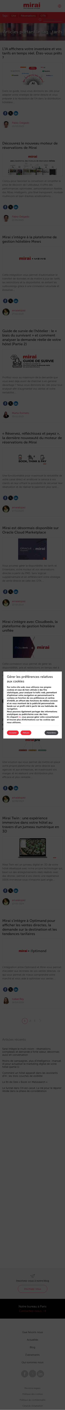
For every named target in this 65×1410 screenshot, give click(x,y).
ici (19, 717)
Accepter (12, 733)
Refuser (26, 733)
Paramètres (51, 733)
